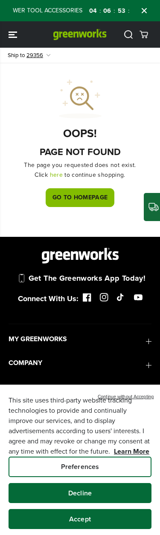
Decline (80, 493)
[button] (14, 34)
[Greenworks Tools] (80, 34)
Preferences (80, 467)
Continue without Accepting (126, 396)
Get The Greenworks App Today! (87, 278)
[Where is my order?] (152, 207)
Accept (80, 519)
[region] (80, 460)
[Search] (128, 34)
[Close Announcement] (144, 10)
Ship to (25, 55)
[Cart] (143, 34)
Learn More (131, 451)
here (56, 174)
